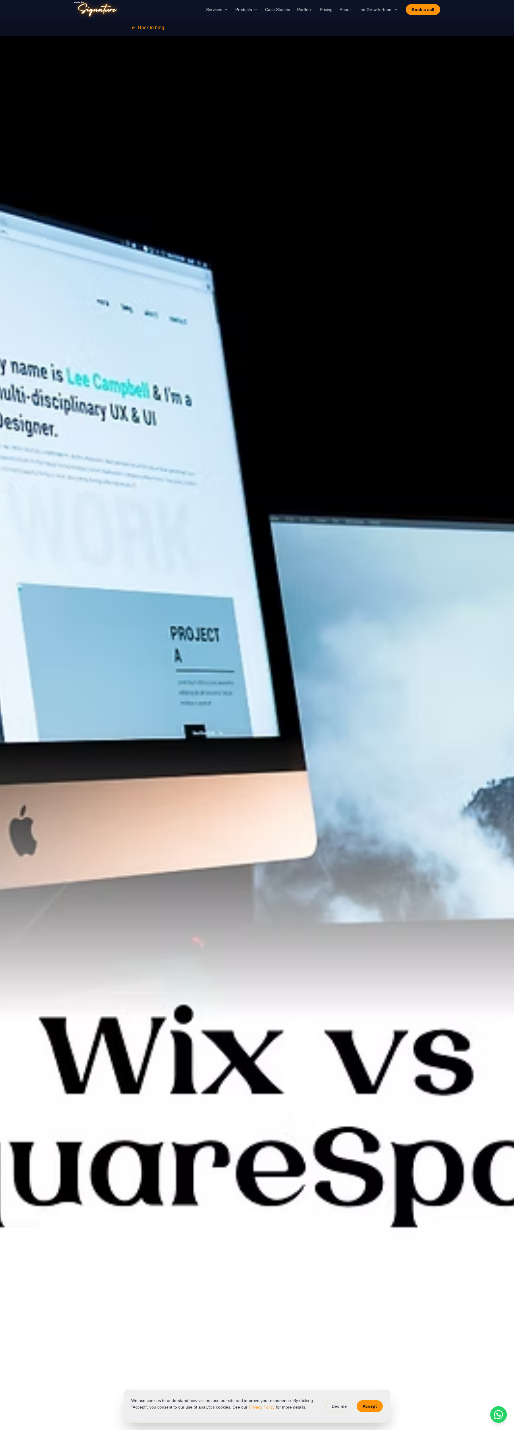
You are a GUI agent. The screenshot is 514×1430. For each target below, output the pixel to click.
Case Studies (277, 9)
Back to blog (151, 27)
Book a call (423, 9)
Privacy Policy (262, 1407)
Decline (339, 1406)
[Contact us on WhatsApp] (498, 1414)
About (345, 9)
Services (214, 9)
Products (243, 9)
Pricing (326, 9)
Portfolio (305, 9)
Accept (370, 1406)
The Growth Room (375, 9)
